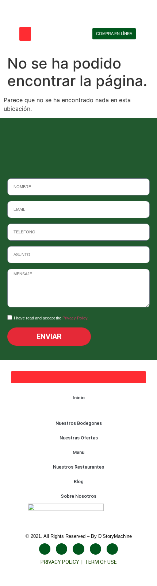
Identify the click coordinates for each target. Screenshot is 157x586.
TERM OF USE (101, 562)
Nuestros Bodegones (78, 423)
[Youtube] (78, 549)
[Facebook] (44, 549)
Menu (78, 452)
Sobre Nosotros (78, 496)
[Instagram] (61, 549)
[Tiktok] (95, 549)
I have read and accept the (51, 318)
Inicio (79, 397)
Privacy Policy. (75, 318)
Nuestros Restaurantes (78, 467)
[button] (25, 34)
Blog (79, 481)
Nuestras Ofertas (79, 438)
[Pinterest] (112, 549)
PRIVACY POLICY (61, 562)
